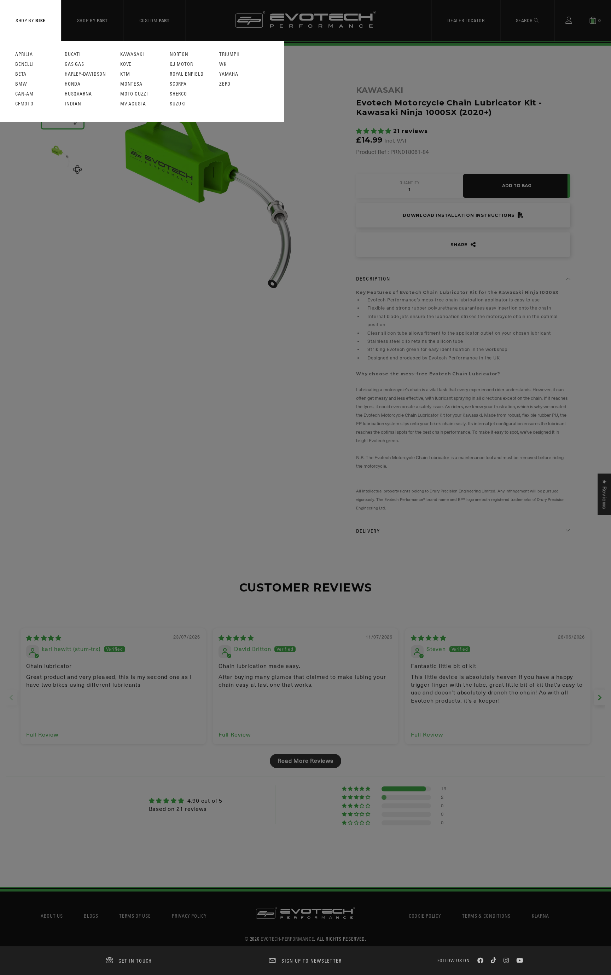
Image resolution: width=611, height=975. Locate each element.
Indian (73, 103)
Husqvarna (78, 94)
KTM (125, 74)
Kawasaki (132, 54)
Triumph (229, 54)
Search (525, 20)
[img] (44, 638)
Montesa (131, 84)
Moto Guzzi (134, 94)
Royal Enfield (186, 74)
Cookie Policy (425, 916)
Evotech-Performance (287, 939)
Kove (126, 64)
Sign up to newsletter (311, 961)
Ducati (73, 54)
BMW (21, 84)
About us (52, 916)
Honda (73, 84)
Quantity (409, 182)
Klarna (540, 916)
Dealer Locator (465, 20)
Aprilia (24, 54)
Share (459, 244)
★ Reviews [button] (604, 494)
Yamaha (228, 74)
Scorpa (178, 84)
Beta (21, 74)
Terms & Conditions (486, 916)
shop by (31, 20)
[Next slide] (599, 697)
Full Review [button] (42, 734)
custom (154, 20)
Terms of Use (135, 916)
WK (223, 64)
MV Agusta (133, 103)
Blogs (91, 916)
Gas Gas (74, 64)
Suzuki (178, 103)
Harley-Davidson (85, 74)
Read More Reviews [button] (305, 761)
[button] (374, 131)
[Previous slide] (11, 697)
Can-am (24, 94)
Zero (225, 84)
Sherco (178, 94)
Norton (179, 54)
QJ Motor (181, 64)
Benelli (24, 64)
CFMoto (24, 103)
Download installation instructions (459, 215)
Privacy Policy (189, 916)
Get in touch (135, 961)
